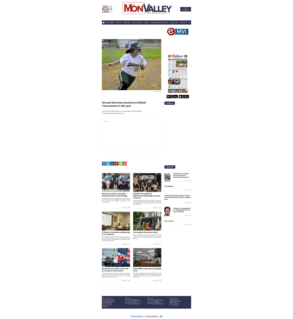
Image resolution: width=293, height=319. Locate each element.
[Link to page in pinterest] (116, 164)
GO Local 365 (174, 22)
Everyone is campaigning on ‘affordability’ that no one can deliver (181, 210)
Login (185, 8)
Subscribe (185, 10)
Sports (118, 22)
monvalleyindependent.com (108, 301)
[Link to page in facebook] (104, 164)
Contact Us (184, 22)
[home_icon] (103, 22)
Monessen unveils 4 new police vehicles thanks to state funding (114, 195)
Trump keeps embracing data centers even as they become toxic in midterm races (177, 197)
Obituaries (126, 22)
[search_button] (189, 22)
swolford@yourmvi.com (136, 301)
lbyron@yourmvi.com (157, 301)
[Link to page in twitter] (108, 164)
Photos (145, 22)
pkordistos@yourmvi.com (158, 303)
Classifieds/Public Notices (158, 22)
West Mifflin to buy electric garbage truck (147, 270)
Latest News (110, 22)
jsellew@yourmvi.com (135, 303)
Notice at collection (137, 316)
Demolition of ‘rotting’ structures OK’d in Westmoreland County (181, 175)
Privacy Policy (105, 306)
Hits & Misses (169, 221)
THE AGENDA (168, 186)
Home (106, 121)
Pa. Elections (136, 22)
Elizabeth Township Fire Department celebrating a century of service (146, 196)
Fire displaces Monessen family (145, 232)
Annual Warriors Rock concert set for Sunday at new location (115, 270)
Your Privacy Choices (151, 316)
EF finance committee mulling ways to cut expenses (116, 233)
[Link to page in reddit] (125, 164)
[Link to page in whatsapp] (120, 164)
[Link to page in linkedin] (112, 164)
